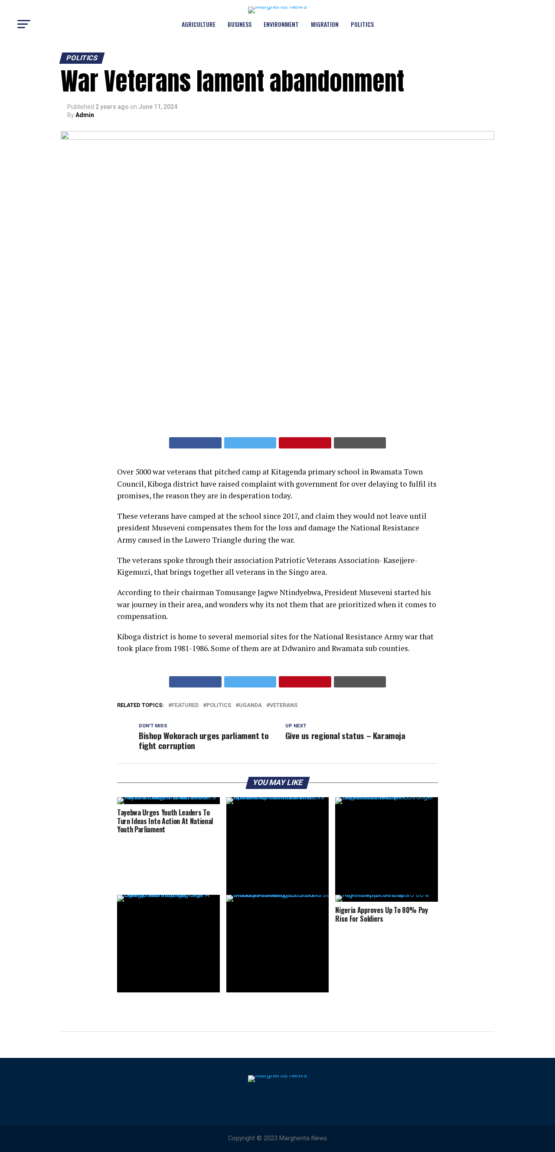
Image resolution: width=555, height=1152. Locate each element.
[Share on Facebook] (195, 442)
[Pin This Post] (305, 442)
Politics (362, 24)
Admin (84, 114)
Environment (281, 24)
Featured (185, 705)
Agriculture (198, 24)
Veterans (283, 705)
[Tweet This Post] (250, 442)
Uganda (250, 705)
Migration (325, 24)
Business (239, 24)
